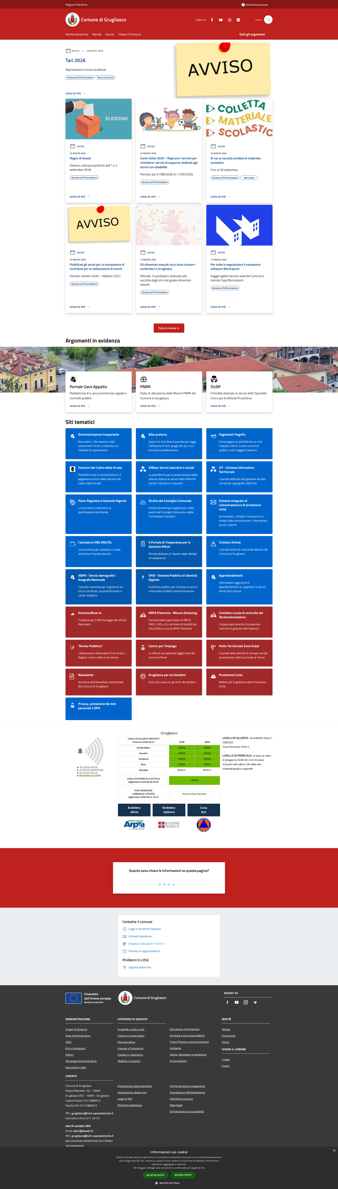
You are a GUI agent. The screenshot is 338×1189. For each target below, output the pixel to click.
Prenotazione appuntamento (135, 1086)
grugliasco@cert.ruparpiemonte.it (92, 1113)
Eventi (226, 1066)
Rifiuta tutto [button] (183, 1174)
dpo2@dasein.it (83, 1131)
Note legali (176, 1105)
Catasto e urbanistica (130, 1055)
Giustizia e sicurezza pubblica (187, 1035)
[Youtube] (219, 19)
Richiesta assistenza (130, 1105)
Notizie (80, 146)
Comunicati (228, 1036)
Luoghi (226, 1059)
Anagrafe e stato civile (131, 1029)
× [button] (334, 1150)
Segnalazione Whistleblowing (187, 1092)
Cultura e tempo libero (131, 1036)
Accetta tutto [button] (155, 1175)
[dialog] (169, 1168)
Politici (69, 1055)
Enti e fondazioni (75, 1048)
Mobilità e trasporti (129, 1061)
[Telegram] (236, 19)
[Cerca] (268, 19)
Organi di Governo (76, 1029)
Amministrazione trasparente (187, 1086)
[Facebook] (210, 19)
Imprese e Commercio (130, 1048)
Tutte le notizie (167, 328)
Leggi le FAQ (125, 1099)
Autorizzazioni (178, 1061)
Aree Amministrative (77, 1036)
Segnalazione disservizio (132, 1092)
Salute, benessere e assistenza (188, 1054)
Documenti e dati (75, 1067)
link (203, 1167)
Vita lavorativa (126, 1042)
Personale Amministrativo (81, 1061)
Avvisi (76, 51)
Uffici (68, 1042)
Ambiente (175, 1048)
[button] (169, 1183)
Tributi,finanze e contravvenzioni (189, 1042)
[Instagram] (228, 19)
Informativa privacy (181, 1099)
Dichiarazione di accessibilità (187, 1111)
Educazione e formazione (184, 1029)
